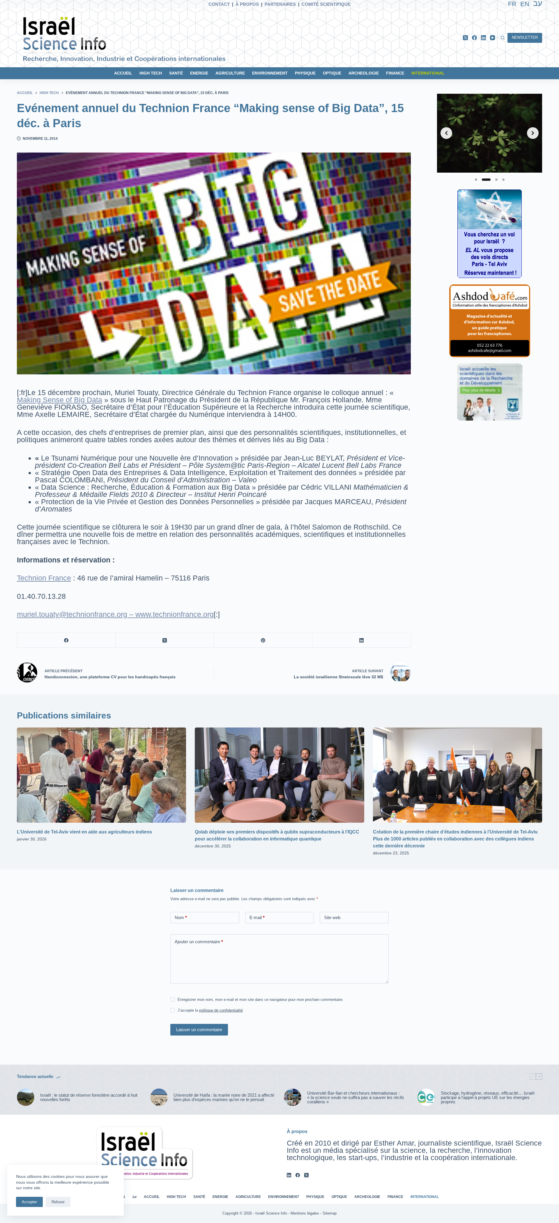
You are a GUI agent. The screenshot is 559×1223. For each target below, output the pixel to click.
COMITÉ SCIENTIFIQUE (326, 4)
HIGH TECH (150, 73)
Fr (512, 4)
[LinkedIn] (483, 37)
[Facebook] (474, 37)
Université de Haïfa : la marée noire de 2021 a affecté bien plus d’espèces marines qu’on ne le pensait (224, 1097)
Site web (332, 917)
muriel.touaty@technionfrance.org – (76, 614)
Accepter (29, 1202)
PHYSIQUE (305, 73)
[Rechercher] (503, 38)
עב (134, 1197)
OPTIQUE (332, 73)
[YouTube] (492, 37)
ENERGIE (199, 73)
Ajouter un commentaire (199, 941)
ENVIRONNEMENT (270, 73)
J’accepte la (210, 1010)
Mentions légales (305, 1213)
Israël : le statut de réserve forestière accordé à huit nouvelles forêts (88, 1097)
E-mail (257, 917)
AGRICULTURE (230, 73)
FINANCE (395, 73)
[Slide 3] (496, 179)
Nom (181, 917)
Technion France (44, 578)
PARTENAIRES (280, 4)
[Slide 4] (503, 179)
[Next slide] (533, 133)
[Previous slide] (446, 133)
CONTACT (219, 4)
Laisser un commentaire (199, 1029)
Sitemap (330, 1213)
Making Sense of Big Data (59, 400)
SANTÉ (176, 73)
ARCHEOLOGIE (364, 73)
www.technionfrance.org (174, 614)
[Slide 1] (476, 179)
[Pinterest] (263, 640)
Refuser (58, 1202)
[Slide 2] (486, 179)
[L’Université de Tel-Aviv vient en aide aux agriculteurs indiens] (101, 775)
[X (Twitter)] (465, 37)
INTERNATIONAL (428, 73)
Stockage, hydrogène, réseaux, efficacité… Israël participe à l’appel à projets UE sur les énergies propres (487, 1097)
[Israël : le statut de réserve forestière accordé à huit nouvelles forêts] (25, 1097)
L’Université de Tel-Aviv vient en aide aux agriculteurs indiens (84, 831)
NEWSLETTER (525, 37)
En (524, 4)
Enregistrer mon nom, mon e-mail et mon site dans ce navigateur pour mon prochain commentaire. (261, 999)
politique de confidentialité (221, 1010)
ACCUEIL (123, 73)
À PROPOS (247, 4)
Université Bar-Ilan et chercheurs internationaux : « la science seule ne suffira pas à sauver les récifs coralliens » (355, 1097)
